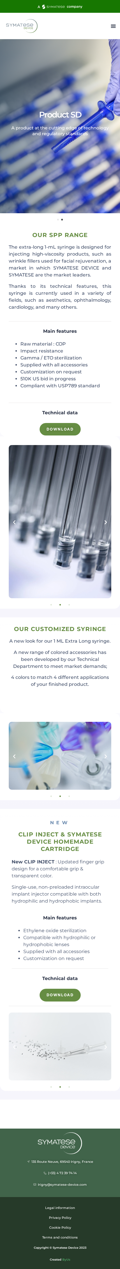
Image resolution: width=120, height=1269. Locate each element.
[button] (113, 26)
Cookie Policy (60, 1227)
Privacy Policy (60, 1218)
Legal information (60, 1208)
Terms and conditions (60, 1237)
